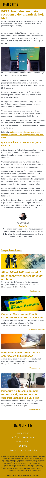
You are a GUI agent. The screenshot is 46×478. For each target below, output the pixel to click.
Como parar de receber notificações (23, 450)
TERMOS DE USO (23, 442)
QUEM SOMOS (23, 433)
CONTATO (23, 446)
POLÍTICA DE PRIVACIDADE (23, 437)
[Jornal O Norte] (10, 4)
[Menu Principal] (42, 4)
